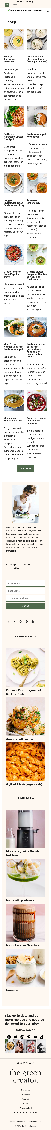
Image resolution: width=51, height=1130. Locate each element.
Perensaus (12, 990)
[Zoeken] (7, 5)
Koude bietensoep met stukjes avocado (37, 420)
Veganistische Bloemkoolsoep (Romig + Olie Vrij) (37, 59)
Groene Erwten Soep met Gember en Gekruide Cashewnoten (37, 275)
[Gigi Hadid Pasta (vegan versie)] (25, 762)
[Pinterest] (26, 621)
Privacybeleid (25, 1108)
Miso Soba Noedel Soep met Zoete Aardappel (13, 347)
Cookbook (25, 1094)
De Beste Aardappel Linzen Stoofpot (13, 137)
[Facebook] (8, 621)
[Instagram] (20, 621)
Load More (25, 468)
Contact (25, 1103)
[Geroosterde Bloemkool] (25, 717)
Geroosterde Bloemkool (19, 739)
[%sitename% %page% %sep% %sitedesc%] (26, 11)
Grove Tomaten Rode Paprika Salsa (12, 274)
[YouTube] (32, 621)
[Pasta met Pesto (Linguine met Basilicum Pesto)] (25, 668)
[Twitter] (14, 621)
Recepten (25, 1090)
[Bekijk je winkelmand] (48, 11)
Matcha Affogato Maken (20, 900)
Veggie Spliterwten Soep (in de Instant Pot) (14, 203)
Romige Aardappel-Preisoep (10, 59)
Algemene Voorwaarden (25, 1112)
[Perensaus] (25, 969)
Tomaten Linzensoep (33, 201)
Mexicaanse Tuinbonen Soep (13, 419)
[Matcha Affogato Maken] (25, 878)
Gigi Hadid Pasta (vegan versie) (24, 784)
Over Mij (25, 1099)
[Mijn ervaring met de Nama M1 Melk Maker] (25, 829)
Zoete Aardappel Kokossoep (36, 135)
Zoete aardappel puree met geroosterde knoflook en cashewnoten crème (36, 350)
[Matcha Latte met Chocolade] (25, 923)
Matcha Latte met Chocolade (22, 945)
